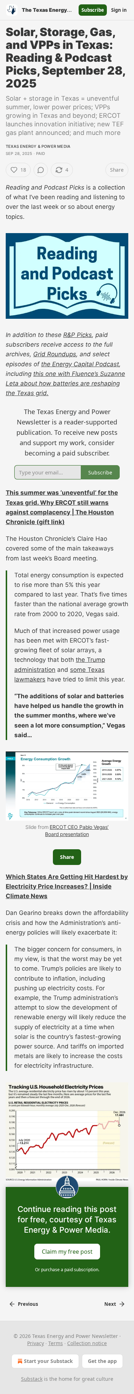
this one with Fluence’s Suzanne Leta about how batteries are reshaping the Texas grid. (65, 383)
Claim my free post (67, 1251)
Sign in (119, 10)
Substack (32, 1378)
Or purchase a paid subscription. (67, 1270)
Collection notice (87, 1343)
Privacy (35, 1343)
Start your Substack (48, 1361)
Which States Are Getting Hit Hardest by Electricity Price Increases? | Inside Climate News (67, 886)
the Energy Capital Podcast (80, 364)
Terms (55, 1343)
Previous (28, 1304)
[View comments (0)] (41, 170)
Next (110, 1304)
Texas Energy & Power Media (38, 146)
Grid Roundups (54, 354)
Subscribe (92, 10)
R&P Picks (77, 334)
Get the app (102, 1361)
